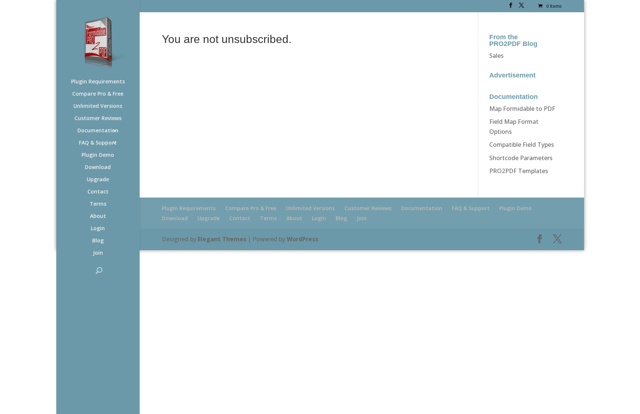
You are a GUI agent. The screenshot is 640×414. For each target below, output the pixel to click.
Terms (98, 204)
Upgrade (98, 180)
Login (98, 229)
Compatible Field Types (521, 144)
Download (98, 167)
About (98, 216)
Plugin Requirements (98, 82)
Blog (98, 241)
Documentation (98, 131)
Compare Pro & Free (97, 94)
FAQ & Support (98, 143)
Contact (98, 192)
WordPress (302, 239)
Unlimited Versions (97, 106)
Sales (496, 56)
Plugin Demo (97, 155)
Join (98, 253)
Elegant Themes (222, 239)
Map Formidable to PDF (522, 109)
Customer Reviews (97, 119)
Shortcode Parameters (521, 158)
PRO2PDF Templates (518, 171)
